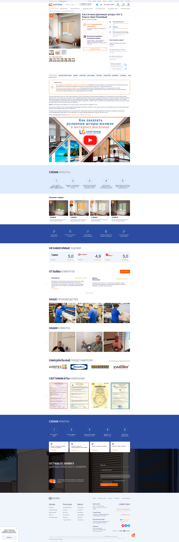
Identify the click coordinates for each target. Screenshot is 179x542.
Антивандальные (67, 507)
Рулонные (51, 507)
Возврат (115, 75)
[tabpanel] (65, 31)
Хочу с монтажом (117, 68)
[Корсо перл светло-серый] (54, 60)
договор (93, 434)
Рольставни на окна (100, 8)
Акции (99, 1)
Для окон (65, 512)
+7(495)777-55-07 (75, 114)
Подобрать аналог (95, 49)
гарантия (124, 28)
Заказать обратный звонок (123, 509)
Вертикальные (52, 512)
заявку (54, 435)
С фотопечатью (67, 519)
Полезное (116, 1)
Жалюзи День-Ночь (75, 8)
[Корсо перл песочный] (58, 60)
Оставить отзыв (102, 498)
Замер (75, 75)
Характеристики (65, 75)
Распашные (80, 512)
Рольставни (67, 504)
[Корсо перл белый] (73, 60)
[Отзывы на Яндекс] (125, 520)
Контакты (128, 1)
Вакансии (100, 531)
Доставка (91, 75)
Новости (110, 498)
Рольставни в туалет (113, 8)
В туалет (65, 510)
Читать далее (54, 288)
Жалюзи (52, 504)
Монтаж (83, 75)
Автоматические (53, 517)
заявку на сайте (54, 186)
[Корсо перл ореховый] (69, 60)
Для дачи (65, 517)
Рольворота (80, 519)
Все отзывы (125, 271)
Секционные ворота (125, 8)
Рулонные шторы (63, 8)
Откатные (80, 510)
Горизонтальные (53, 510)
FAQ (129, 75)
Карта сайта (95, 531)
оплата (119, 33)
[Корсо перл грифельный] (66, 60)
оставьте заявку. (87, 114)
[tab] (52, 75)
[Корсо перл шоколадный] (50, 60)
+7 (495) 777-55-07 (85, 4)
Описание (53, 75)
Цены (94, 1)
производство (122, 23)
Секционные (80, 507)
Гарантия (107, 75)
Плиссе (51, 515)
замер (73, 434)
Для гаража (66, 515)
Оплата (99, 75)
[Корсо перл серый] (62, 60)
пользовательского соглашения (56, 539)
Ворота (80, 504)
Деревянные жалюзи (88, 8)
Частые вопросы (126, 498)
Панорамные (80, 515)
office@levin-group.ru (125, 514)
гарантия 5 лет (125, 435)
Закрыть (9, 537)
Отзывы (123, 75)
